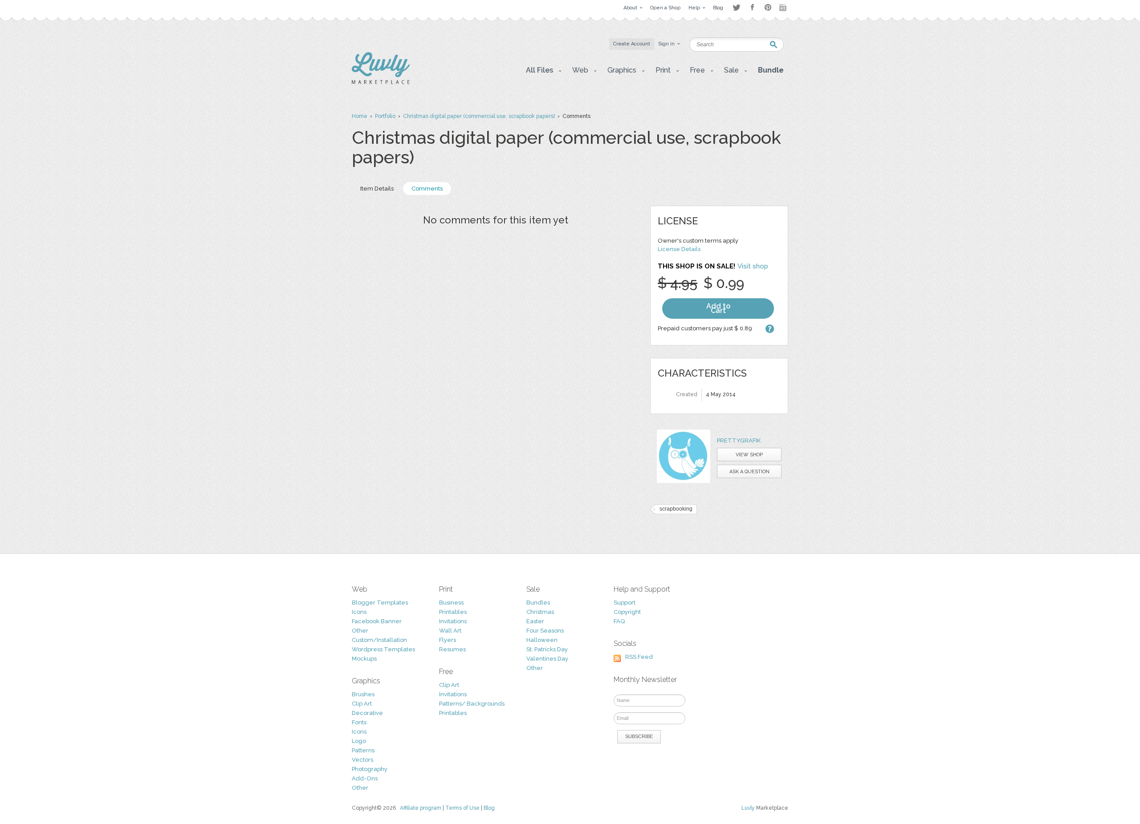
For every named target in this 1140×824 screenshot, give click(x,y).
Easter (535, 621)
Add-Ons (365, 778)
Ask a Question (749, 472)
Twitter (736, 7)
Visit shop (752, 266)
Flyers (447, 640)
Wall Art (450, 630)
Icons (359, 612)
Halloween (542, 640)
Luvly (748, 808)
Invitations (453, 621)
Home (359, 116)
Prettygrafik (739, 440)
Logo (359, 741)
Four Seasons (545, 630)
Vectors (362, 759)
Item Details (377, 188)
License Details (679, 249)
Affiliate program (420, 808)
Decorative (367, 713)
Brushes (363, 694)
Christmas (540, 612)
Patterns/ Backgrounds (472, 703)
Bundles (538, 602)
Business (451, 602)
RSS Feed (639, 657)
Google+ (783, 7)
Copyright (627, 612)
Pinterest (768, 7)
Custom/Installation (379, 640)
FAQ (619, 621)
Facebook (752, 7)
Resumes (452, 649)
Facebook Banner (377, 621)
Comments (427, 188)
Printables (453, 612)
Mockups (364, 658)
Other (360, 630)
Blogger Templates (380, 602)
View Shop (749, 455)
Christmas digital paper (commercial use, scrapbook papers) (479, 116)
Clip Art (362, 703)
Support (624, 602)
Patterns (363, 750)
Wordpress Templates (383, 649)
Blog (489, 808)
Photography (369, 769)
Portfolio (385, 116)
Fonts (359, 722)
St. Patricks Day (547, 649)
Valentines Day (547, 658)
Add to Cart (718, 308)
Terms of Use (462, 808)
